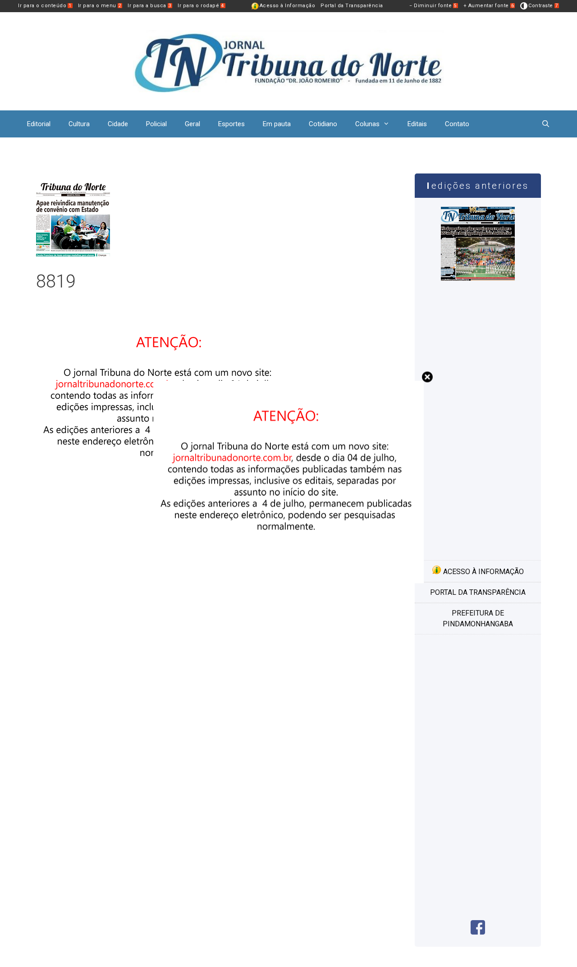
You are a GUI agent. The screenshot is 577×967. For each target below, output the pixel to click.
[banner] (288, 581)
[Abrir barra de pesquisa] (545, 123)
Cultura (79, 124)
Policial (156, 124)
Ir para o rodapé (201, 6)
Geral (192, 124)
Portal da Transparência (352, 6)
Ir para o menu (100, 6)
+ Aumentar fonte (488, 6)
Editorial (38, 124)
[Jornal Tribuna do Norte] (288, 60)
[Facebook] (478, 932)
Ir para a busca (149, 6)
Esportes (231, 124)
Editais (417, 124)
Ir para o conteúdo (45, 6)
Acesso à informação (482, 571)
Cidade (118, 124)
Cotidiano (323, 124)
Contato (457, 124)
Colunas (367, 124)
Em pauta (277, 124)
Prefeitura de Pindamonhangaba (478, 618)
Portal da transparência (478, 592)
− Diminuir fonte (433, 6)
